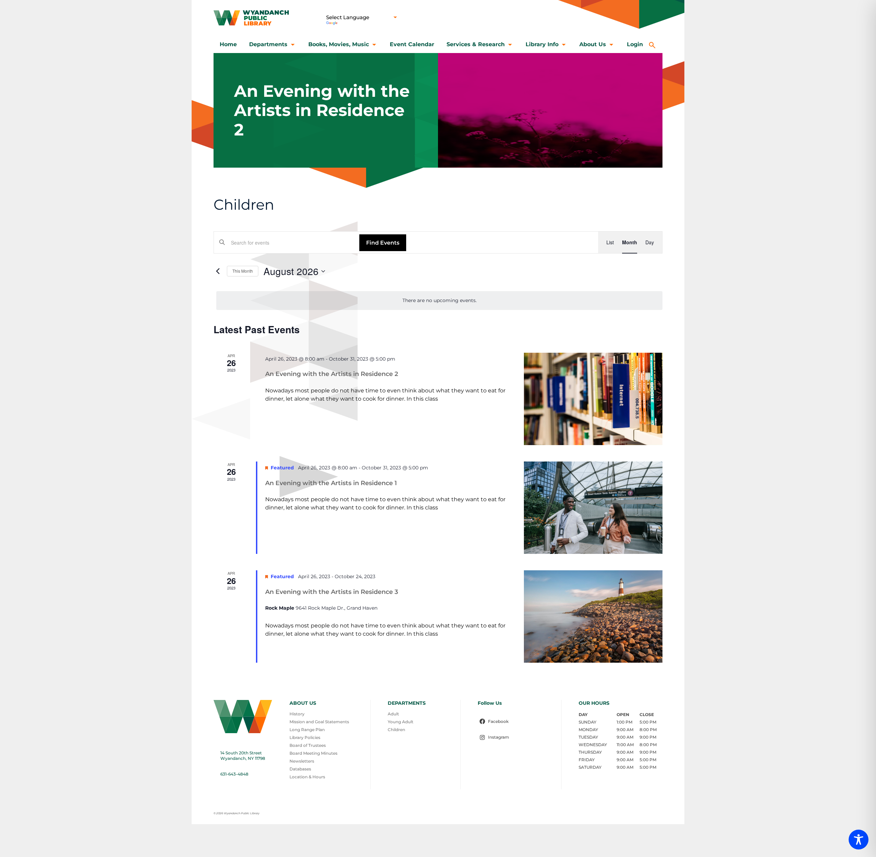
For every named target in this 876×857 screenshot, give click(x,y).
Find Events (382, 242)
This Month (242, 271)
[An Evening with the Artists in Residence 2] (593, 399)
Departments (268, 44)
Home (228, 44)
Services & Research (476, 44)
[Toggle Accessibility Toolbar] (858, 839)
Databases (300, 768)
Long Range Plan (307, 729)
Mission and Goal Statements (319, 721)
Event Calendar (412, 44)
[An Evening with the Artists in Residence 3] (593, 616)
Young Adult (400, 721)
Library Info (542, 44)
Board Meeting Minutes (313, 753)
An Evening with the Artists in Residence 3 (331, 592)
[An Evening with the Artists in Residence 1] (593, 508)
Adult (393, 713)
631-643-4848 (234, 774)
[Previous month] (218, 271)
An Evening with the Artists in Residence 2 (331, 374)
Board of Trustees (307, 745)
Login (635, 44)
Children (396, 729)
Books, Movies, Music (338, 44)
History (297, 713)
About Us (592, 44)
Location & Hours (307, 776)
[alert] (439, 300)
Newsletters (301, 761)
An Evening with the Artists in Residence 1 (331, 483)
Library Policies (304, 737)
